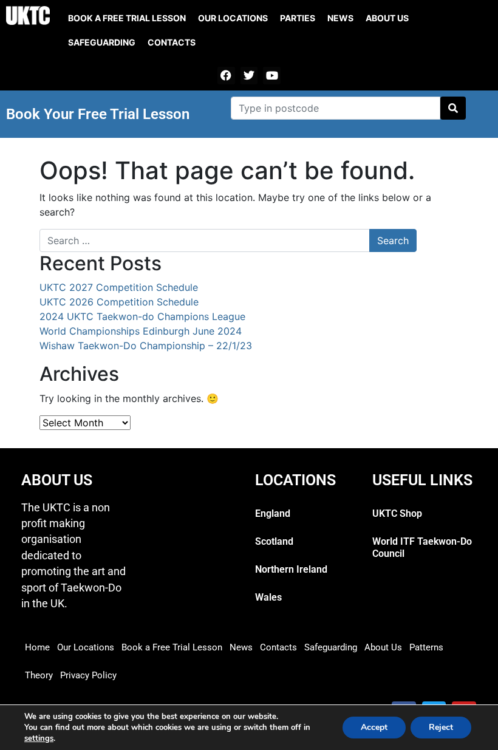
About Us (387, 18)
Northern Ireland (291, 569)
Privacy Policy (88, 675)
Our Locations (233, 18)
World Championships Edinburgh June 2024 (140, 331)
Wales (268, 597)
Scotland (274, 541)
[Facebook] (226, 75)
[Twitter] (249, 75)
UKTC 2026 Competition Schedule (119, 302)
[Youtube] (272, 75)
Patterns (426, 647)
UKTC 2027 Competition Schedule (118, 287)
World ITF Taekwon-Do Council (422, 547)
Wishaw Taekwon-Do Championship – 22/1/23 (145, 345)
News (340, 18)
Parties (297, 18)
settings (38, 738)
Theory (39, 675)
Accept (374, 727)
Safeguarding (101, 42)
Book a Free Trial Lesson (171, 647)
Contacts (172, 42)
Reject (441, 727)
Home (37, 647)
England (272, 513)
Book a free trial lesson (127, 18)
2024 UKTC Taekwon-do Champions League (142, 316)
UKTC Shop (397, 513)
